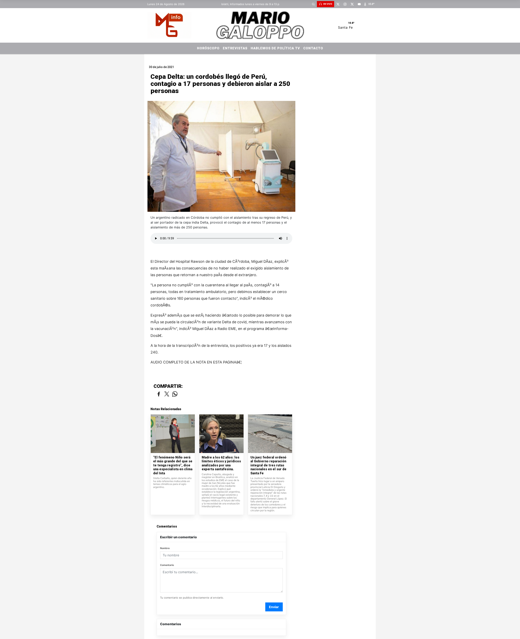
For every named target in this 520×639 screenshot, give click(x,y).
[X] (337, 4)
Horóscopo (208, 48)
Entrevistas (235, 48)
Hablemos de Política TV (275, 48)
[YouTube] (359, 4)
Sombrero (260, 57)
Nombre (165, 548)
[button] (313, 4)
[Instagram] (344, 4)
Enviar (274, 607)
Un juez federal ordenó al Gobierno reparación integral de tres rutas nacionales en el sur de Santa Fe (268, 465)
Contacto (313, 48)
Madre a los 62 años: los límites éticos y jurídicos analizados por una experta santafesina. (221, 463)
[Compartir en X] (167, 394)
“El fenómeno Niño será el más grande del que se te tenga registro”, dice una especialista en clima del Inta (172, 465)
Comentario (167, 565)
